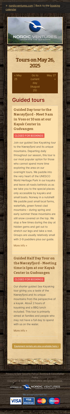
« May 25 (18, 77)
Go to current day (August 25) (35, 83)
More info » (20, 245)
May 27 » (51, 77)
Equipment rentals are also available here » (36, 346)
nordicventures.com (21, 5)
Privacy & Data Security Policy (22, 373)
